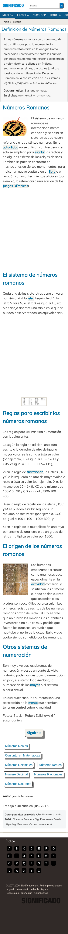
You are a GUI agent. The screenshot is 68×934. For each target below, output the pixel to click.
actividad (38, 584)
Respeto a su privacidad (19, 893)
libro (52, 171)
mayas (35, 685)
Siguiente (34, 733)
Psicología (39, 15)
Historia (55, 15)
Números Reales (16, 746)
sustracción (35, 472)
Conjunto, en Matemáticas (22, 755)
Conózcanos (41, 893)
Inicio (6, 21)
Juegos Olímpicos (15, 186)
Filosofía (23, 15)
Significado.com (13, 5)
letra (31, 298)
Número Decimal (16, 774)
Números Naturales (18, 783)
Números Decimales (18, 765)
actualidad (10, 147)
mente (33, 703)
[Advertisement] (34, 229)
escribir (40, 152)
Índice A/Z (7, 15)
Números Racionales (48, 774)
